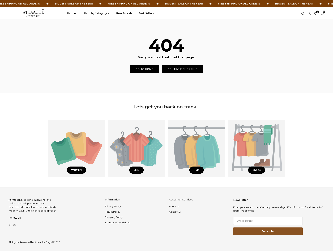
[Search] (303, 13)
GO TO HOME (144, 69)
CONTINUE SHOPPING (182, 69)
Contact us (175, 211)
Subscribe (268, 231)
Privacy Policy (113, 206)
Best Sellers (146, 13)
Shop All (71, 13)
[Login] (309, 13)
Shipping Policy (114, 217)
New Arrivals (124, 13)
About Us (174, 206)
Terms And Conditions (117, 222)
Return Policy (112, 211)
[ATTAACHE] (33, 13)
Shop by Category (95, 13)
